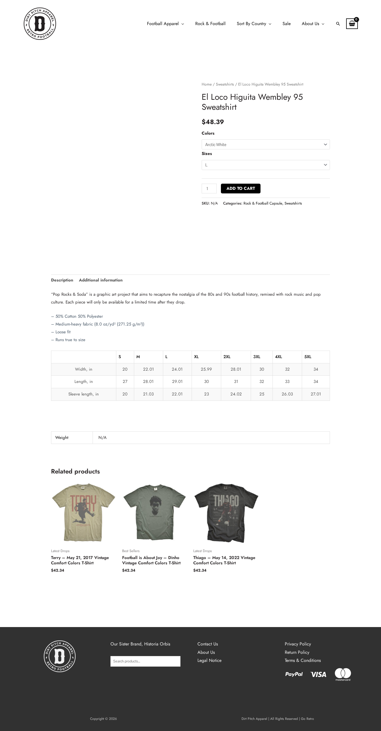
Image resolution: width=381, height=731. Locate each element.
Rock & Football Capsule (262, 203)
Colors (208, 133)
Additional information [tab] (101, 280)
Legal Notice (209, 660)
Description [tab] (62, 280)
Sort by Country (251, 23)
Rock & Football (210, 23)
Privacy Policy (298, 644)
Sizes (207, 153)
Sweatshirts (225, 84)
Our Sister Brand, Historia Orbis (140, 644)
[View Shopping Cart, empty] (352, 23)
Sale (287, 23)
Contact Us (207, 644)
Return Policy (297, 652)
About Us (310, 23)
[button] (338, 23)
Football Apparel (163, 23)
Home (207, 84)
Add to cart (240, 188)
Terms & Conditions (303, 660)
